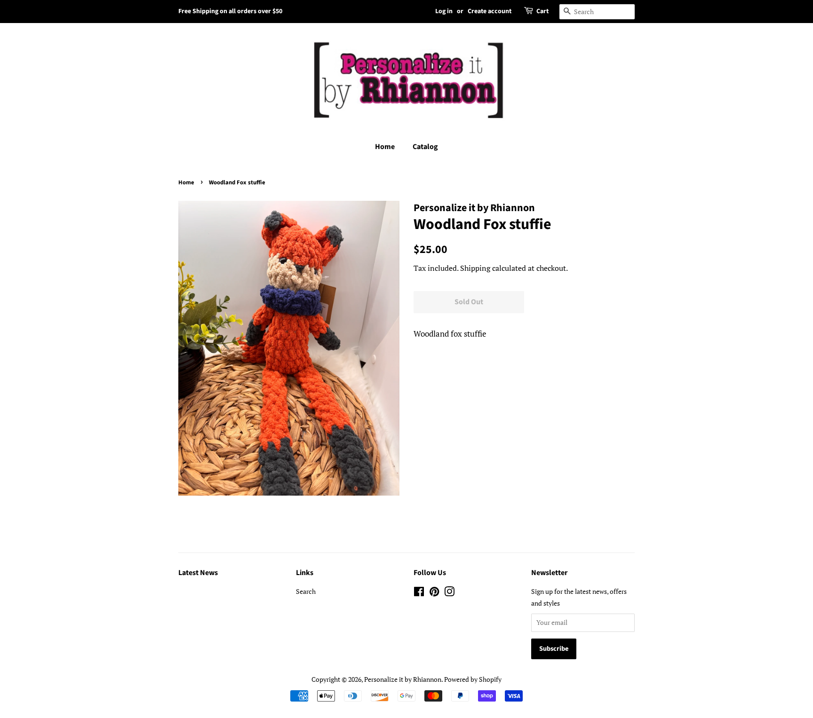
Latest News (198, 573)
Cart (542, 11)
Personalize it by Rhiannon (402, 679)
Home (385, 147)
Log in (444, 11)
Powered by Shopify (473, 679)
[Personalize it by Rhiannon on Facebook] (419, 593)
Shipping (475, 268)
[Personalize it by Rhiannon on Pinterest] (434, 593)
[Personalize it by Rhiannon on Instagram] (449, 593)
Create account (489, 11)
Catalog (425, 147)
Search (306, 591)
